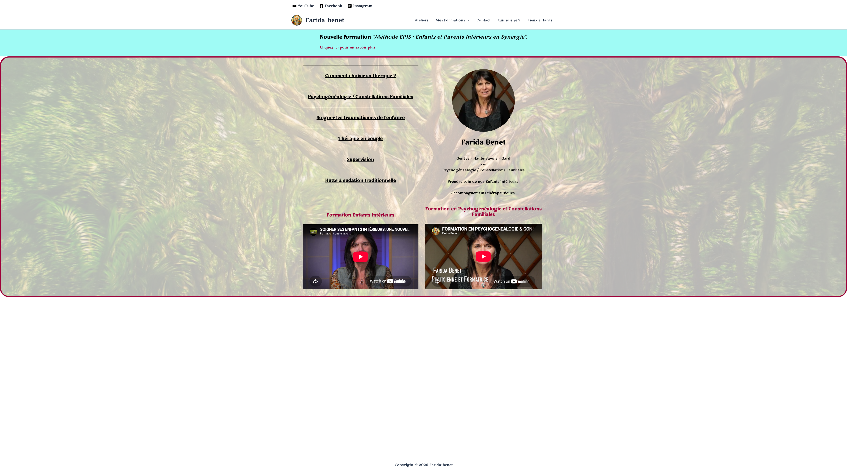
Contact (483, 20)
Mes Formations (450, 20)
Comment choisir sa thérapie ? (360, 76)
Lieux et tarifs (539, 20)
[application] (467, 20)
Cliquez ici (329, 47)
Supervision (360, 159)
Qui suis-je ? (509, 20)
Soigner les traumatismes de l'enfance (361, 118)
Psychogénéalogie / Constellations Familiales (360, 97)
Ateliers (421, 20)
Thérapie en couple (360, 138)
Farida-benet (325, 20)
